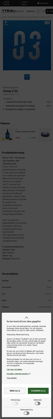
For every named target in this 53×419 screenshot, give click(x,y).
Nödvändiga (15, 400)
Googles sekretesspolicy (17, 374)
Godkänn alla (38, 391)
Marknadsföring (26, 410)
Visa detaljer (12, 378)
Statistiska (38, 400)
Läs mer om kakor (14, 369)
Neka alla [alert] (15, 391)
